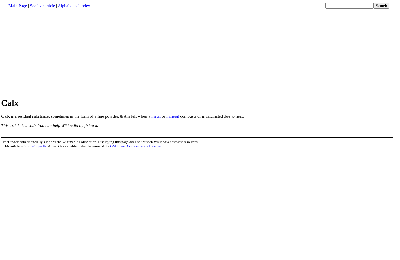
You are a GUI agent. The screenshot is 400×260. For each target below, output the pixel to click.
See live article (42, 6)
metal (156, 116)
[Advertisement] (200, 54)
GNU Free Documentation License (135, 146)
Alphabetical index (74, 6)
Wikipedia (39, 146)
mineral (172, 116)
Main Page (17, 6)
